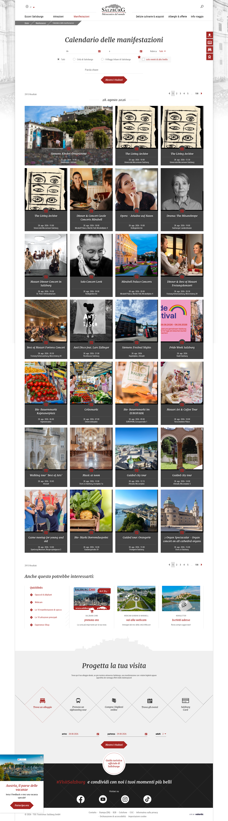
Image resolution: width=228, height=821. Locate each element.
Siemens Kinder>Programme (69, 153)
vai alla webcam (136, 620)
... (192, 93)
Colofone (123, 812)
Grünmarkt (91, 409)
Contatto (92, 812)
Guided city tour (136, 475)
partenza (111, 733)
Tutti (63, 59)
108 (196, 93)
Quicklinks (36, 587)
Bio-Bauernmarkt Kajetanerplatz (46, 411)
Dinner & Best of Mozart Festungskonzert (182, 283)
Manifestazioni (41, 23)
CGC (132, 812)
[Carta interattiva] (209, 35)
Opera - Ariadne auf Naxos (136, 216)
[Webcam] (209, 56)
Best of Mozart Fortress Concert (46, 347)
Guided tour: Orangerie (137, 537)
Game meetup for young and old (46, 539)
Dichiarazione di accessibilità (113, 816)
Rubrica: (153, 51)
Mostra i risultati (114, 79)
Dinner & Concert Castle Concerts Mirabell (91, 217)
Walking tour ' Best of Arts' (46, 475)
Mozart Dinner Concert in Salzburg (45, 283)
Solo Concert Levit (91, 281)
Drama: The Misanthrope (182, 216)
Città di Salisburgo (85, 59)
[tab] (42, 705)
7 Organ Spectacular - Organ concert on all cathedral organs (182, 539)
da (67, 51)
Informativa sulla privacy (147, 812)
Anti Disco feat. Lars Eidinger (91, 347)
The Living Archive (136, 154)
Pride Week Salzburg (182, 347)
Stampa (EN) (104, 812)
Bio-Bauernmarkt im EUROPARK (137, 411)
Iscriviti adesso (181, 620)
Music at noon (91, 475)
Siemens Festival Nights (136, 347)
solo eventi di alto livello (157, 59)
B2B (114, 812)
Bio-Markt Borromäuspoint (91, 537)
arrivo (64, 733)
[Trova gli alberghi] (209, 49)
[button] (158, 51)
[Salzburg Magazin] (209, 42)
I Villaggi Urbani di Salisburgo (118, 59)
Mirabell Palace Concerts (137, 281)
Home (27, 23)
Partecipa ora (22, 805)
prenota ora (91, 620)
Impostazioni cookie (137, 816)
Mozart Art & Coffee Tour (182, 409)
